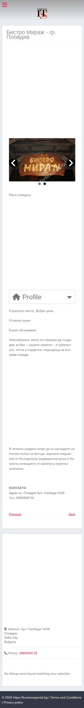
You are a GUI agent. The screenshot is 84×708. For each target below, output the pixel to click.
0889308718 (28, 653)
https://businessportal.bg (30, 697)
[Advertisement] (42, 91)
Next (72, 514)
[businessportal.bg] (42, 18)
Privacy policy (13, 702)
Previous (15, 514)
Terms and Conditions (65, 697)
